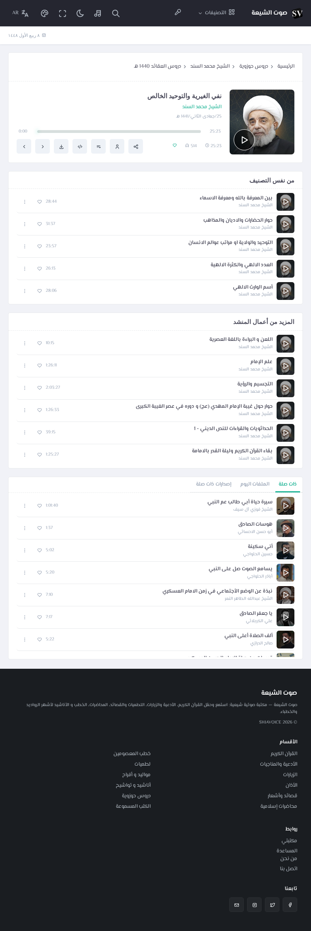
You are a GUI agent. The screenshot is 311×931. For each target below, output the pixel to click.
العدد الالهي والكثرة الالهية (242, 265)
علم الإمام (261, 362)
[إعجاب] (39, 202)
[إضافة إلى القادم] (98, 146)
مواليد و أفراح (136, 775)
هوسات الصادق (255, 525)
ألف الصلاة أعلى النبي (248, 636)
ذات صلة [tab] (288, 484)
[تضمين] (79, 146)
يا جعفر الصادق (256, 614)
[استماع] (244, 139)
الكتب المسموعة (133, 807)
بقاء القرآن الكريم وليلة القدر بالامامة (232, 451)
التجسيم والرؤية (255, 384)
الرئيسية (285, 66)
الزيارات (290, 775)
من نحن (288, 859)
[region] (155, 576)
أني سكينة (260, 547)
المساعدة (287, 851)
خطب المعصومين (132, 754)
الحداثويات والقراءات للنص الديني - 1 (233, 429)
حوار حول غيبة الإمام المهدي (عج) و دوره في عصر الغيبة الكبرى (204, 407)
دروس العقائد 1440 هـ (157, 66)
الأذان (291, 785)
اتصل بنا (288, 869)
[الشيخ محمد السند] (117, 146)
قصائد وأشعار (282, 796)
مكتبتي (289, 841)
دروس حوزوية (253, 66)
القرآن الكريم (284, 754)
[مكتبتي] (98, 13)
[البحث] (116, 13)
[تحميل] (61, 146)
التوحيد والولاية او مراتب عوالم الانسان (230, 243)
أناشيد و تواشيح (133, 785)
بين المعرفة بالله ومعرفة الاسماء (236, 198)
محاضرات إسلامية (278, 807)
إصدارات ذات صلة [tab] (213, 484)
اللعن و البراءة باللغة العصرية (241, 340)
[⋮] (25, 202)
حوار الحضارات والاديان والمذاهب (238, 221)
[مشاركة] (135, 146)
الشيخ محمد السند (210, 66)
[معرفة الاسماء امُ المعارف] (42, 146)
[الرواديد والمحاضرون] (177, 13)
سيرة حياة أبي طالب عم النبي (240, 502)
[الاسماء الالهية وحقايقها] (24, 146)
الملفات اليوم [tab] (254, 484)
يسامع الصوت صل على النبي (241, 569)
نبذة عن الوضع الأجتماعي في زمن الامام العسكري (217, 591)
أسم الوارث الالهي (253, 287)
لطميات (142, 764)
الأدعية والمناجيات (278, 764)
